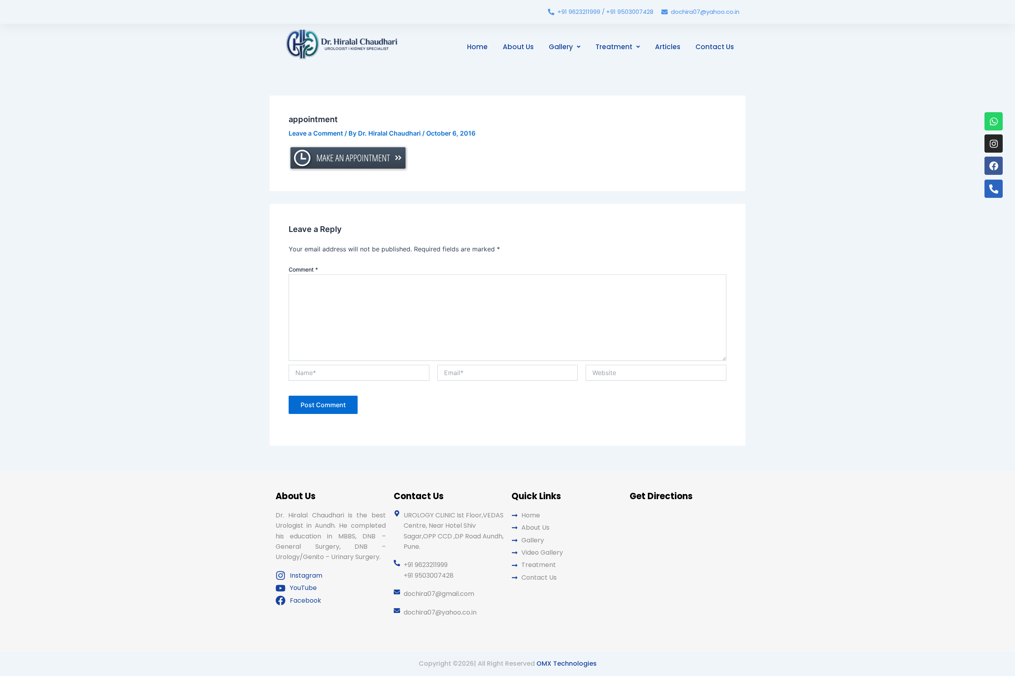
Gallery (561, 47)
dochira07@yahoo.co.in (705, 12)
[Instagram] (993, 143)
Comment (303, 269)
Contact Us (714, 47)
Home (477, 47)
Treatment (614, 47)
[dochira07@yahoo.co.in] (664, 12)
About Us (518, 47)
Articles (667, 47)
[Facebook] (993, 166)
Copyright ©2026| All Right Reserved (508, 663)
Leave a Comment (316, 133)
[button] (564, 47)
